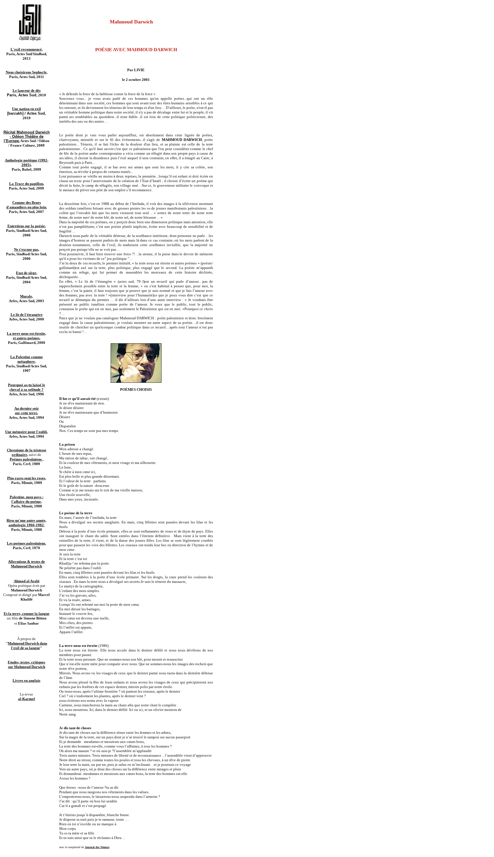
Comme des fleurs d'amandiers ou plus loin (26, 204)
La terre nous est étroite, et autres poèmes (26, 335)
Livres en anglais (26, 680)
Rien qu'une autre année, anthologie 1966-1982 (26, 522)
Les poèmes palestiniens (26, 543)
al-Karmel (26, 699)
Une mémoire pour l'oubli (26, 432)
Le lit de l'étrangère (27, 314)
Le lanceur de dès (27, 90)
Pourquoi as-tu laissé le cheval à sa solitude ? (26, 387)
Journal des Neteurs (97, 847)
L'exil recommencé (26, 49)
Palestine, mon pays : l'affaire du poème (26, 499)
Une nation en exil (26, 109)
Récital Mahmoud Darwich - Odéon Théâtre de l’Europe (26, 136)
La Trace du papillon (26, 184)
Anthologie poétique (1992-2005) (26, 162)
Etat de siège (26, 273)
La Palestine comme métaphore (26, 359)
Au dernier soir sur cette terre (26, 410)
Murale (26, 296)
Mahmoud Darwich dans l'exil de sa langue (27, 645)
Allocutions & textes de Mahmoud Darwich (26, 563)
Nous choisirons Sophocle (26, 72)
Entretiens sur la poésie (26, 226)
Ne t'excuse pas (26, 249)
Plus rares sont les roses (26, 478)
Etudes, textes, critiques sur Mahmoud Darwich (26, 664)
